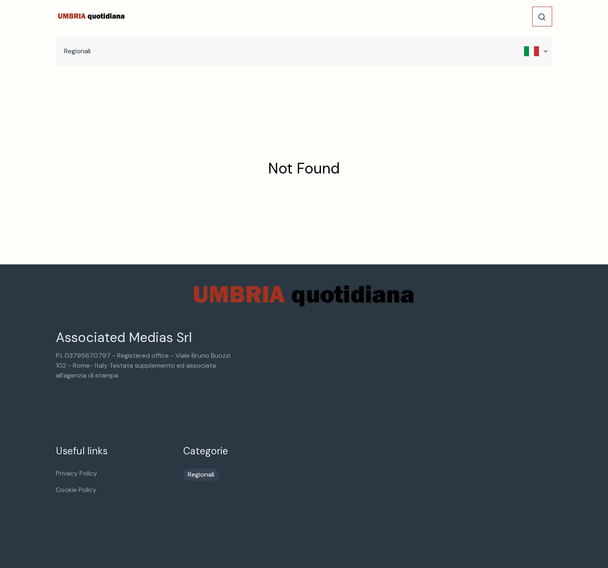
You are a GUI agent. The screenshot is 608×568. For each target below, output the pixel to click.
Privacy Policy (76, 473)
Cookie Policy (76, 489)
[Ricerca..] (542, 17)
